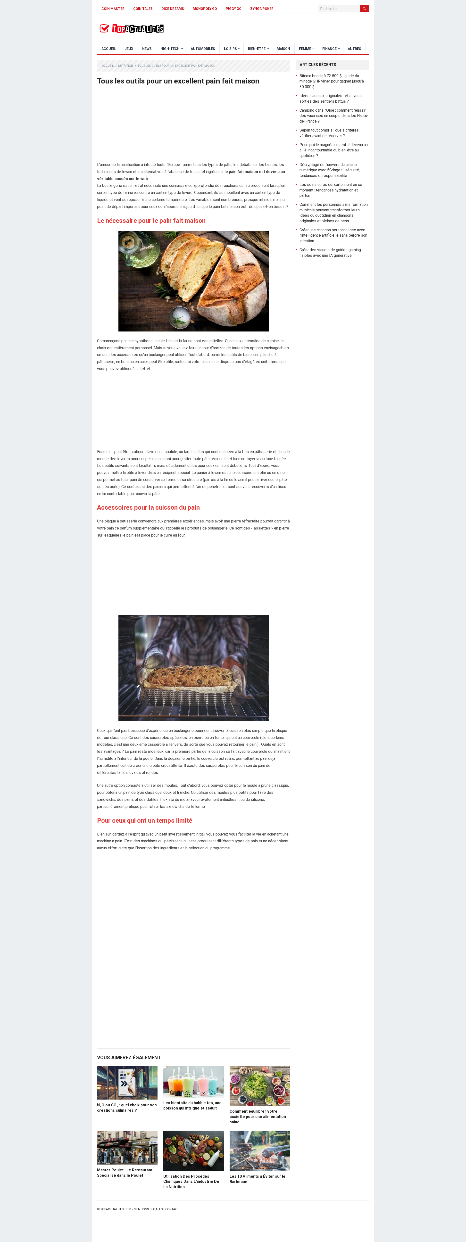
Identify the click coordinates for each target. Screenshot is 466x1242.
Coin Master (113, 9)
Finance (329, 49)
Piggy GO (233, 9)
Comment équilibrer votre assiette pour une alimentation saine (258, 1116)
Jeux (129, 49)
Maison (283, 49)
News (147, 49)
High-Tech (170, 49)
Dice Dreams (172, 9)
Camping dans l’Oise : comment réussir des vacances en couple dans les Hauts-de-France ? (334, 116)
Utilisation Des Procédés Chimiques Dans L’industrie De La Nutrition (191, 1181)
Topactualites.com (115, 1209)
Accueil (108, 49)
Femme (305, 49)
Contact (172, 1209)
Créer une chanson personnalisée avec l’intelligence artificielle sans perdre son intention (333, 235)
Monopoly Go (205, 9)
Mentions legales (148, 1209)
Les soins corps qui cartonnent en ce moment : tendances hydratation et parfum (331, 190)
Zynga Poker (262, 9)
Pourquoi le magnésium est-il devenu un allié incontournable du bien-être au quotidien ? (334, 150)
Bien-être (257, 49)
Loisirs (230, 49)
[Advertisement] (193, 125)
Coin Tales (143, 9)
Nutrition (125, 65)
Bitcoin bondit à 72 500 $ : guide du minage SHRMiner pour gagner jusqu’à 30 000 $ (332, 81)
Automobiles (203, 49)
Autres (354, 49)
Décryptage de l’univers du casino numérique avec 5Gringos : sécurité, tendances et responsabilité (330, 170)
